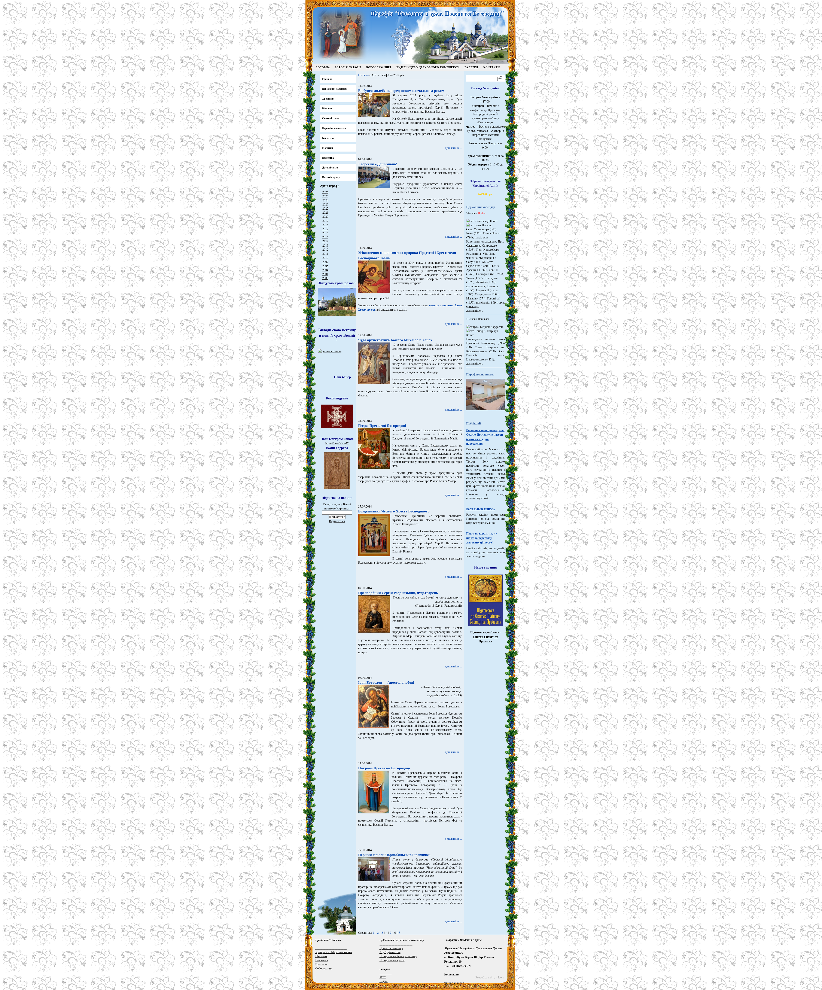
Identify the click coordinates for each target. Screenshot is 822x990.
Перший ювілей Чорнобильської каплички (394, 854)
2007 (325, 262)
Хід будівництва (390, 952)
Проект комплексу (391, 948)
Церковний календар (334, 89)
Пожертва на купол (392, 960)
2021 (325, 212)
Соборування (323, 968)
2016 (325, 233)
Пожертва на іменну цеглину (398, 956)
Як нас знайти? (454, 983)
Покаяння (321, 960)
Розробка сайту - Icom (489, 977)
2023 (325, 204)
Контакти (491, 67)
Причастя (321, 964)
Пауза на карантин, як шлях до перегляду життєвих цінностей (481, 538)
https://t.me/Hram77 (337, 443)
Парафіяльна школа (334, 128)
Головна (323, 67)
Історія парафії (348, 67)
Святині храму (331, 118)
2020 (325, 216)
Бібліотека (328, 138)
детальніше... (453, 148)
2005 (325, 266)
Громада (327, 79)
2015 (325, 237)
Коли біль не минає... (480, 508)
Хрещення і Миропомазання (333, 952)
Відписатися (337, 521)
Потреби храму (331, 177)
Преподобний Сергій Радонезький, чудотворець (398, 592)
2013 (325, 245)
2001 (325, 274)
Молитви (327, 148)
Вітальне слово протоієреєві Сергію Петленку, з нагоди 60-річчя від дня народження (485, 437)
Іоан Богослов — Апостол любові (386, 682)
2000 (325, 278)
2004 (325, 270)
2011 (325, 254)
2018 (325, 225)
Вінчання (327, 108)
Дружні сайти (330, 167)
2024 (325, 200)
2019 (325, 221)
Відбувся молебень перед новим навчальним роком (401, 90)
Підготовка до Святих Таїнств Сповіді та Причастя (485, 636)
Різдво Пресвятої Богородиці (382, 425)
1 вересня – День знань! (377, 164)
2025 (325, 196)
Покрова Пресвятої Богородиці (384, 768)
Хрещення (328, 98)
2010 (325, 258)
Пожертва (328, 157)
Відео (384, 981)
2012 (325, 249)
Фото (383, 977)
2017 (325, 229)
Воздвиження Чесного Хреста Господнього (394, 511)
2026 (325, 192)
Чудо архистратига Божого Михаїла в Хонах (395, 339)
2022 (325, 208)
